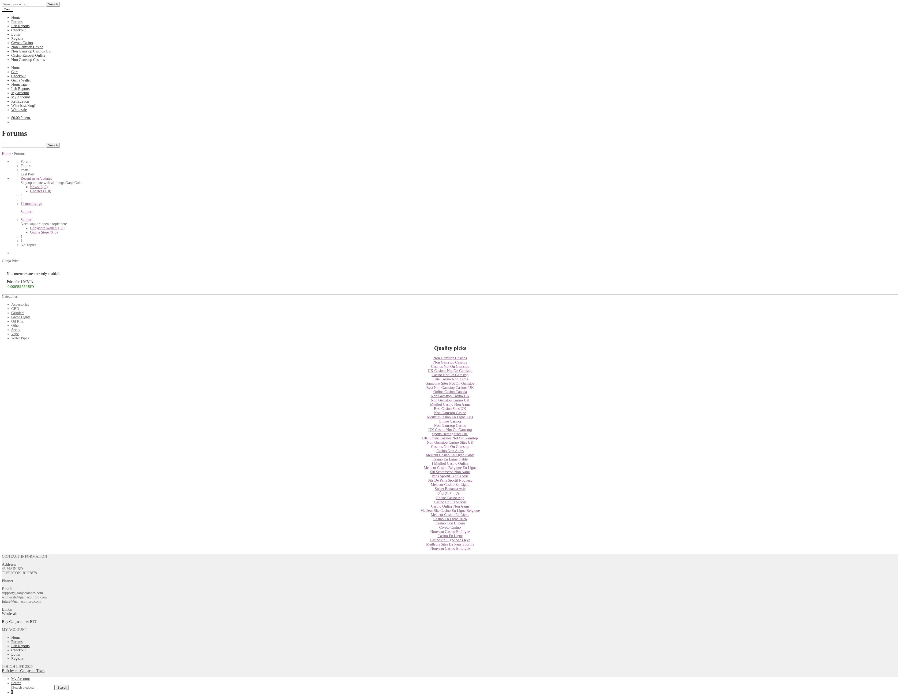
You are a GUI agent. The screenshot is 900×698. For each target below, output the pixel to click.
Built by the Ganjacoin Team (23, 671)
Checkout (18, 30)
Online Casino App (450, 498)
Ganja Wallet (20, 80)
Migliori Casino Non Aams (450, 404)
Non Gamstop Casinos (28, 60)
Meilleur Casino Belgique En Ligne (450, 468)
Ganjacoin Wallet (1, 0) (47, 228)
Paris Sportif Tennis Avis (450, 476)
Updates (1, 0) (40, 191)
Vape (15, 334)
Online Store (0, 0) (44, 232)
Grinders (17, 313)
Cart (14, 72)
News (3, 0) (39, 187)
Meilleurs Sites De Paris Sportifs (450, 544)
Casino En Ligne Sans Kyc (450, 540)
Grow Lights (20, 317)
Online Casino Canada (450, 392)
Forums (16, 22)
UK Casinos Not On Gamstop (450, 371)
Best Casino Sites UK (450, 409)
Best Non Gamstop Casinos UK (450, 388)
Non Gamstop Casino (27, 47)
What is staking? (23, 106)
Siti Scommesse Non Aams (450, 472)
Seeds (15, 330)
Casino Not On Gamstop (450, 375)
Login (15, 34)
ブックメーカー (450, 493)
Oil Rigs (17, 321)
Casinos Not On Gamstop (450, 366)
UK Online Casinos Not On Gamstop (450, 438)
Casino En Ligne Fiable (450, 459)
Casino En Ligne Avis (450, 502)
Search (53, 4)
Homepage (19, 84)
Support (26, 220)
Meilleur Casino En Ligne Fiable (450, 455)
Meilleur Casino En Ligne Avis (450, 417)
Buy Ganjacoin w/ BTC (20, 622)
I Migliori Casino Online (450, 463)
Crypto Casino (22, 43)
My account (20, 93)
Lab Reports (20, 26)
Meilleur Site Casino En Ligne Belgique (450, 510)
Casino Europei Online (28, 55)
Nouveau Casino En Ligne (450, 532)
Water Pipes (20, 338)
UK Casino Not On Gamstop (450, 430)
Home (15, 17)
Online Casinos (450, 421)
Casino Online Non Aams (450, 506)
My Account (20, 97)
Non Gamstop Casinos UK (31, 51)
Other (15, 325)
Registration (20, 101)
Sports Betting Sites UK (450, 434)
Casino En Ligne (450, 536)
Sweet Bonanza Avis (450, 489)
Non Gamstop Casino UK (450, 396)
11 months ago (31, 204)
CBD (15, 309)
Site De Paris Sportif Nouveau (450, 480)
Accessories (20, 304)
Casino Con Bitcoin (450, 523)
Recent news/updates (36, 178)
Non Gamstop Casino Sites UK (450, 442)
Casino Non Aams (450, 451)
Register (17, 39)
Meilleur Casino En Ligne (450, 484)
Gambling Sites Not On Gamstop (450, 383)
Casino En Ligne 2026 (450, 519)
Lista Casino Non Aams (450, 379)
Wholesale (19, 110)
